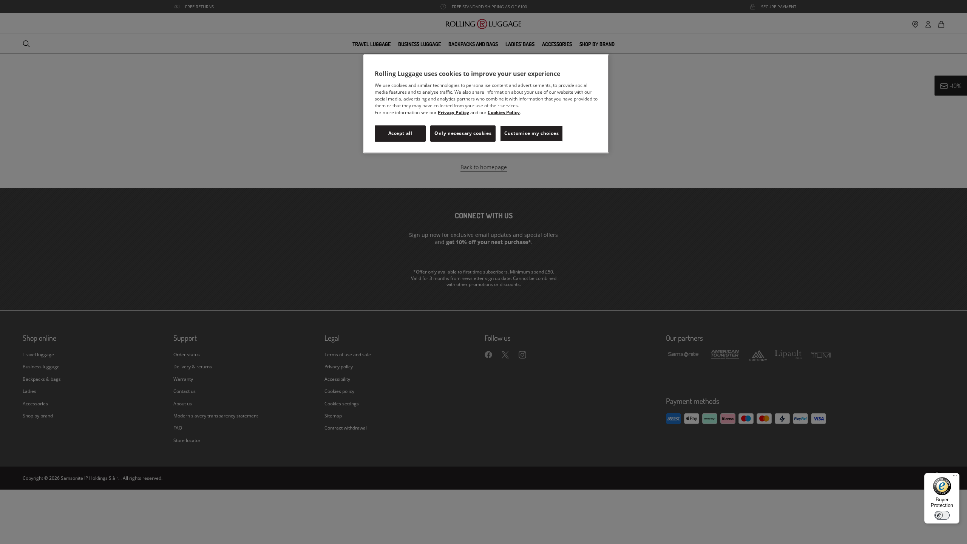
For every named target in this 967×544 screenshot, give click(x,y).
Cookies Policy (504, 112)
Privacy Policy (453, 112)
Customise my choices (531, 133)
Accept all (400, 133)
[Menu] (954, 477)
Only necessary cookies (462, 133)
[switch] (942, 515)
